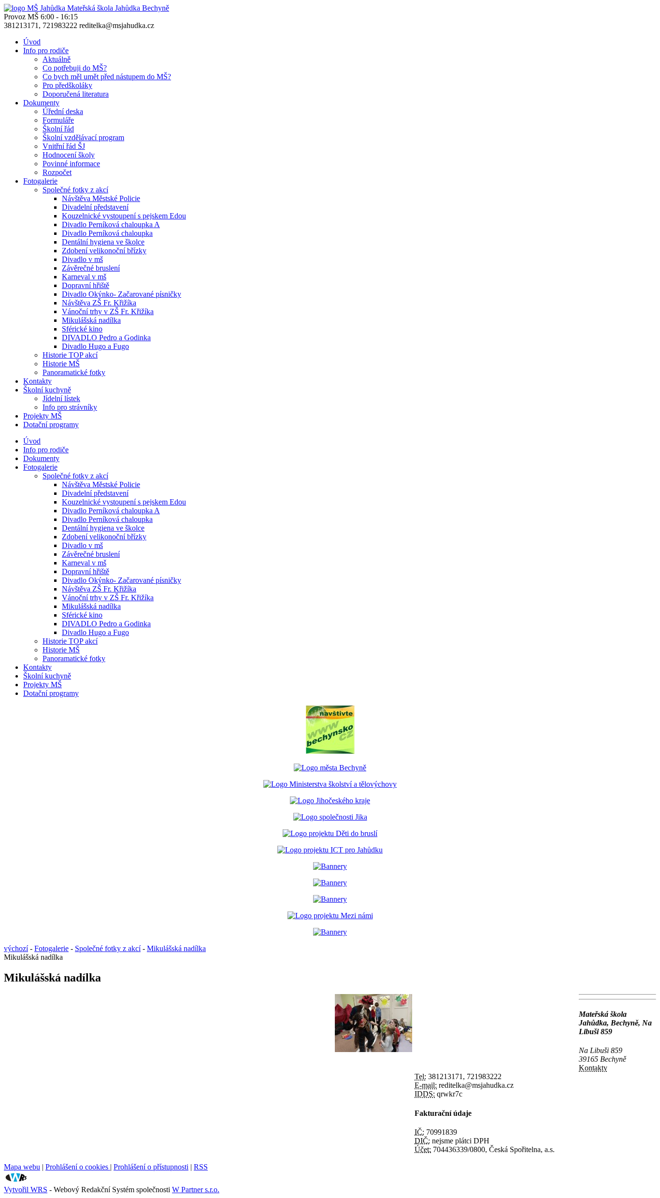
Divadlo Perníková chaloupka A (111, 224)
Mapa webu (22, 1167)
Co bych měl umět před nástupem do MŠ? (107, 76)
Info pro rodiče (46, 50)
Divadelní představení (95, 207)
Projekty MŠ (42, 416)
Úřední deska (63, 111)
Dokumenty (41, 103)
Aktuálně (57, 59)
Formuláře (58, 120)
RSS (201, 1167)
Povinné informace (71, 163)
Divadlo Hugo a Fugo (95, 346)
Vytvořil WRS (25, 1189)
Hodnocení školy (69, 155)
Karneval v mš (84, 277)
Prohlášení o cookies (77, 1167)
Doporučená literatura (76, 94)
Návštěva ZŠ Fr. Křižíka (99, 303)
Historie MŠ (61, 364)
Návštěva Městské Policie (101, 198)
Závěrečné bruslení (91, 268)
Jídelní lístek (61, 398)
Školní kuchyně (47, 390)
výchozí (16, 948)
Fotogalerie (40, 181)
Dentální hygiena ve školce (103, 242)
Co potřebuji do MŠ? (75, 68)
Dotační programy (51, 424)
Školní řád (58, 129)
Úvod (32, 42)
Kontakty (37, 381)
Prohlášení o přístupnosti (151, 1167)
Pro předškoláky (67, 85)
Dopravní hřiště (85, 285)
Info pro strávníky (70, 407)
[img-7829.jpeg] (373, 1049)
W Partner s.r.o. (195, 1189)
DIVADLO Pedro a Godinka (106, 337)
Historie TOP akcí (70, 355)
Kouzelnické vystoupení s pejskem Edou (124, 216)
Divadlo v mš (82, 259)
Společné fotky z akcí (75, 190)
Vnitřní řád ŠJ (64, 146)
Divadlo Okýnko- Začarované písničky (121, 294)
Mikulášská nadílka (91, 320)
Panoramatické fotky (74, 372)
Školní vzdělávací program (83, 137)
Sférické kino (82, 329)
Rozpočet (57, 172)
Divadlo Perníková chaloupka (107, 233)
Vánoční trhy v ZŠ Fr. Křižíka (108, 311)
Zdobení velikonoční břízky (104, 250)
